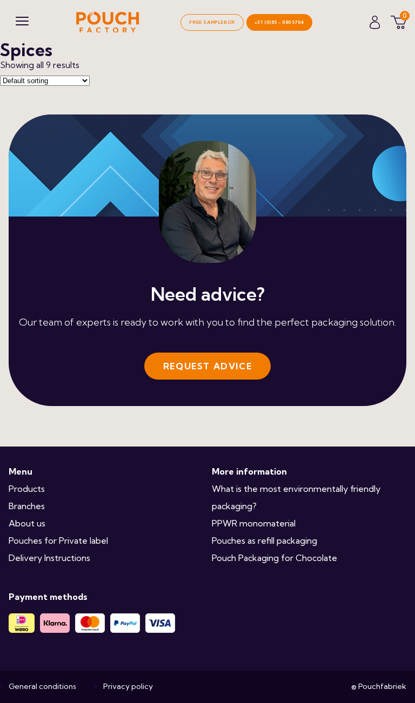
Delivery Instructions (49, 557)
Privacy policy (128, 686)
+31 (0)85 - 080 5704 (279, 22)
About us (27, 523)
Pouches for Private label (58, 540)
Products (27, 488)
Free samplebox (212, 22)
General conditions (42, 686)
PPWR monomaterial (254, 523)
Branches (27, 506)
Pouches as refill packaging (264, 540)
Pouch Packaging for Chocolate (274, 557)
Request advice (207, 366)
